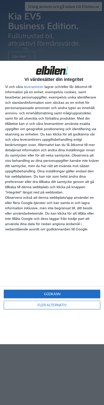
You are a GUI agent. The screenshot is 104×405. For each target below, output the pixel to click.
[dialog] (52, 202)
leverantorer (33, 86)
